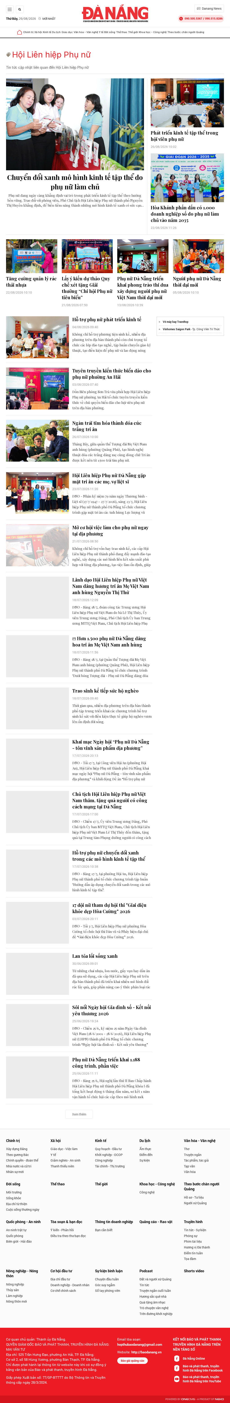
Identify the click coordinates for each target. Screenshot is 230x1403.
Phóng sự (190, 1236)
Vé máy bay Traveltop (175, 321)
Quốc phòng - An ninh (23, 1221)
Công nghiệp (104, 1160)
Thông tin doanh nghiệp (114, 1221)
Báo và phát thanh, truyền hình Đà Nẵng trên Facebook (203, 1368)
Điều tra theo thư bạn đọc (68, 1236)
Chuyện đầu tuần (107, 1279)
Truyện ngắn (192, 1155)
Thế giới (133, 32)
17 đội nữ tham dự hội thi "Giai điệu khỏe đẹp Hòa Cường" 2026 (109, 908)
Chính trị (28, 32)
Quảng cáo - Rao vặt (155, 1221)
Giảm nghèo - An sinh (65, 1160)
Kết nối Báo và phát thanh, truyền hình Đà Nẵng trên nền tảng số (197, 1344)
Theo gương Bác (17, 1155)
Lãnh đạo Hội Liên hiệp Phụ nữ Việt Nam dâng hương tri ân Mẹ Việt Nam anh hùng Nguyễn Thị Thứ (110, 586)
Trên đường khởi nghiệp (155, 1314)
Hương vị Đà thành (197, 1247)
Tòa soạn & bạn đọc (66, 1221)
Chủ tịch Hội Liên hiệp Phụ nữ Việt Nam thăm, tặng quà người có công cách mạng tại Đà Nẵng (109, 800)
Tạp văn (189, 1166)
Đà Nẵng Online (194, 1358)
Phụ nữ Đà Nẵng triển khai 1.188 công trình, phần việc (106, 1062)
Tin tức (144, 1285)
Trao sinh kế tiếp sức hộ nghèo (105, 691)
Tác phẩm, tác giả (196, 1160)
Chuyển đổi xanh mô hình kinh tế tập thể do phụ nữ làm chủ (75, 182)
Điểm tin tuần (193, 1253)
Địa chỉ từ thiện (16, 1204)
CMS (188, 1399)
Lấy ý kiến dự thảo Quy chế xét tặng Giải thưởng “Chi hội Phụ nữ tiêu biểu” (87, 287)
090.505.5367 (193, 18)
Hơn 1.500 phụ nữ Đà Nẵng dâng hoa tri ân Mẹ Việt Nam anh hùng (109, 641)
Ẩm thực (145, 1149)
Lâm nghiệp (14, 1296)
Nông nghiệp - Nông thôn (22, 1273)
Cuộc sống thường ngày (22, 1209)
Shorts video (194, 1270)
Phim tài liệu (193, 1241)
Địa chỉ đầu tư (60, 1279)
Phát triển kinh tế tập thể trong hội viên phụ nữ (184, 136)
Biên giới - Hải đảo (19, 1241)
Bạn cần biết (104, 1230)
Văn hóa (190, 1172)
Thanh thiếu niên (62, 1166)
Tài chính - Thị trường (110, 1166)
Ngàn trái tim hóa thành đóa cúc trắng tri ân (107, 426)
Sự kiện (144, 1160)
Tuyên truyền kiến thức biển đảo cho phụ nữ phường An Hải (111, 373)
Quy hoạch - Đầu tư (108, 1149)
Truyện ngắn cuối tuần (155, 1290)
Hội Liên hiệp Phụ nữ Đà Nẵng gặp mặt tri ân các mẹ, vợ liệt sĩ (109, 478)
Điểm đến (146, 1155)
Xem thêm (79, 1114)
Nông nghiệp (15, 1284)
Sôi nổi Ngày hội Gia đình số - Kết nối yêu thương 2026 (111, 1010)
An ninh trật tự (16, 1230)
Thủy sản (12, 1290)
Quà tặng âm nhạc (152, 1302)
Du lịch (56, 32)
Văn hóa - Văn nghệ (86, 32)
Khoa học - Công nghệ (152, 32)
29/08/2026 (21, 18)
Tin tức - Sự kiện (195, 1230)
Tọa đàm (190, 1259)
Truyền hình (193, 1221)
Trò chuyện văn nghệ (153, 1308)
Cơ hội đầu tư (61, 1270)
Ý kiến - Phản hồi (62, 1230)
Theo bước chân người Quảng (185, 32)
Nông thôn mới (16, 1301)
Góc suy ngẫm (105, 1285)
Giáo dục (67, 32)
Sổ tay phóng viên (107, 1290)
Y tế (101, 32)
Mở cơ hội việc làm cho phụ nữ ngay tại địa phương (110, 530)
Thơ (186, 1149)
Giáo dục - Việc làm (64, 1149)
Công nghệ (147, 1192)
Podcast (146, 1270)
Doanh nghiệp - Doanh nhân (70, 1285)
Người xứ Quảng (195, 1203)
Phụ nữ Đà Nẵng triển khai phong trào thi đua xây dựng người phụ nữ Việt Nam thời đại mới (142, 287)
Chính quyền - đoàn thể (22, 1160)
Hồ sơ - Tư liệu (194, 1197)
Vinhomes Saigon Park (176, 329)
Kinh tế (47, 32)
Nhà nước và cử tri (18, 1166)
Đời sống (109, 32)
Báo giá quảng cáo (132, 1361)
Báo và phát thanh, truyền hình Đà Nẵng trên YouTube (202, 1379)
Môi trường (14, 1192)
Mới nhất (48, 18)
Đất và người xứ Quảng (155, 1279)
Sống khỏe (13, 1198)
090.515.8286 (214, 18)
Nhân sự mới (15, 1172)
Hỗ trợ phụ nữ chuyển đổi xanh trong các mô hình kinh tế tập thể (108, 856)
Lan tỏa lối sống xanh (95, 956)
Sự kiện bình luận (109, 1270)
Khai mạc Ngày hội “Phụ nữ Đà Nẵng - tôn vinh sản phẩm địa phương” (110, 745)
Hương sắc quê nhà (152, 1296)
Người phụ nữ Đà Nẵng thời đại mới (197, 281)
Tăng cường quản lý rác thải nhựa (31, 281)
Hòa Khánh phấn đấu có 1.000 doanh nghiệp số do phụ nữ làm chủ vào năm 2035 (185, 213)
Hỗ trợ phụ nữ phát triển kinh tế (106, 319)
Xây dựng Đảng (16, 1149)
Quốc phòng (14, 1236)
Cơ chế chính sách (63, 1290)
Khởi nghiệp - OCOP (109, 1155)
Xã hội (38, 32)
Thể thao (121, 32)
